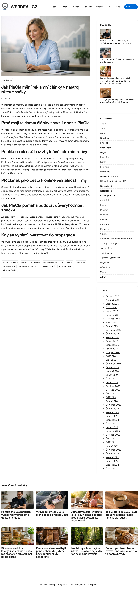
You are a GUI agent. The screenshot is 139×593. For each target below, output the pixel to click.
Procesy (104, 210)
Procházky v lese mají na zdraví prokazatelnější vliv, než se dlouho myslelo (87, 551)
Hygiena (104, 152)
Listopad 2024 (113, 352)
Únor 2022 (111, 468)
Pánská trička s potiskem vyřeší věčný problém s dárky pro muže (115, 41)
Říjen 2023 (111, 393)
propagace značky (27, 266)
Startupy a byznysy (109, 243)
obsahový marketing (30, 262)
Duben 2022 (112, 461)
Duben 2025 (112, 341)
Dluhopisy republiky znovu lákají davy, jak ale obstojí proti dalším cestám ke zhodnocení (115, 81)
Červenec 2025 (113, 330)
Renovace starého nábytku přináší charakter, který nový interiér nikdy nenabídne (52, 552)
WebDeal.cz (24, 6)
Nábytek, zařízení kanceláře (113, 181)
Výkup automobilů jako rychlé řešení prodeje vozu (52, 513)
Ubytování (105, 262)
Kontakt (131, 7)
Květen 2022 (112, 457)
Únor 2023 (111, 423)
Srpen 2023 (112, 401)
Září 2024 (111, 356)
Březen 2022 (112, 465)
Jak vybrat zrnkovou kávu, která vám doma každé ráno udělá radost (117, 100)
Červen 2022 (112, 453)
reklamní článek (65, 266)
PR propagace (9, 266)
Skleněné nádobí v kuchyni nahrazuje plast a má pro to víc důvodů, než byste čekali (16, 552)
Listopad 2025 (113, 318)
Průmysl (104, 214)
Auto (102, 128)
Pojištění (104, 200)
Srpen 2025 (112, 326)
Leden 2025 (112, 348)
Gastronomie (106, 147)
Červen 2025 (112, 333)
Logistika (104, 167)
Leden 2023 (112, 427)
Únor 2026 (111, 307)
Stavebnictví (106, 248)
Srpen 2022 (112, 446)
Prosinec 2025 (113, 315)
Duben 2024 (112, 375)
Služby (103, 234)
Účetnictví (105, 267)
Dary (102, 133)
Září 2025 (111, 322)
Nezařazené (106, 190)
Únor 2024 (111, 378)
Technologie (106, 253)
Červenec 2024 (113, 363)
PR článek (80, 262)
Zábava (103, 272)
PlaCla (33, 137)
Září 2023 (111, 397)
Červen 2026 (112, 296)
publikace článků (47, 266)
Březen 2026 (112, 303)
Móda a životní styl (109, 176)
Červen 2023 (112, 408)
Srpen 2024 (112, 360)
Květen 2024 (112, 371)
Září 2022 (111, 442)
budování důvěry (10, 262)
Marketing (7, 80)
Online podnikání (108, 195)
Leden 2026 (112, 311)
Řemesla (104, 229)
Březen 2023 (112, 420)
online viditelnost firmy (53, 262)
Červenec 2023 (113, 405)
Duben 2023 (112, 416)
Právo (103, 205)
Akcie (103, 123)
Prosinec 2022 (113, 431)
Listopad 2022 (113, 435)
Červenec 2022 (113, 449)
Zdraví (103, 277)
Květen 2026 (112, 300)
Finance (104, 143)
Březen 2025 (112, 345)
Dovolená (104, 138)
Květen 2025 (112, 337)
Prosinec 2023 (113, 386)
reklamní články (12, 228)
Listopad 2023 (113, 390)
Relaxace (104, 224)
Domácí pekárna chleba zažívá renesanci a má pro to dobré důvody (121, 551)
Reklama (104, 219)
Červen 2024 (112, 367)
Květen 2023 (112, 412)
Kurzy (103, 162)
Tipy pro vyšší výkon (110, 257)
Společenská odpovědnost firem (116, 238)
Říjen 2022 (111, 438)
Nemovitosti (106, 186)
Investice (104, 157)
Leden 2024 (112, 382)
